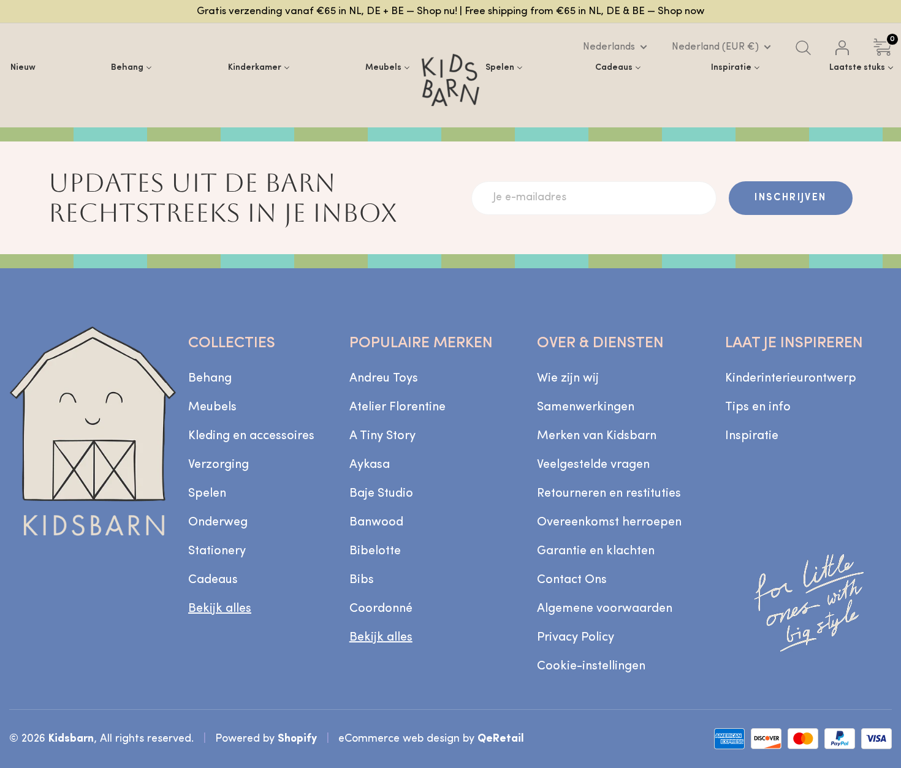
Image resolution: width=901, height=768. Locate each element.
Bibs (361, 580)
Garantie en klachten (596, 551)
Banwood (376, 522)
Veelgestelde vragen (593, 465)
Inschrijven (790, 198)
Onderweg (218, 522)
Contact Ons (572, 580)
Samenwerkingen (585, 407)
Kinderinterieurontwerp (790, 378)
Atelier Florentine (397, 407)
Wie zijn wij (568, 378)
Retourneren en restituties (609, 494)
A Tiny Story (382, 436)
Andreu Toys (383, 378)
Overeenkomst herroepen (609, 522)
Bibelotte (375, 551)
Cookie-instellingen (591, 666)
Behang (210, 378)
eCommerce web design (399, 739)
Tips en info (758, 407)
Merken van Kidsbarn (596, 436)
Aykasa (369, 465)
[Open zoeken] (803, 47)
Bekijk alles (219, 609)
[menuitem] (23, 67)
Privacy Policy (575, 637)
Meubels (212, 407)
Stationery (217, 551)
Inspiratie (751, 436)
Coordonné (380, 609)
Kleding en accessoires (251, 436)
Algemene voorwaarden (604, 609)
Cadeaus (213, 580)
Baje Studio (381, 494)
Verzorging (218, 465)
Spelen (207, 494)
